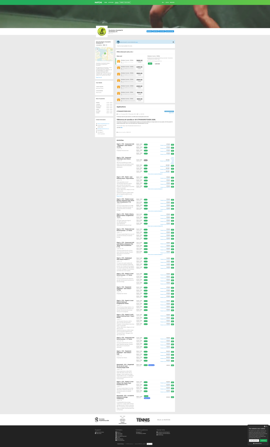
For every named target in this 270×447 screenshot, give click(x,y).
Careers (118, 437)
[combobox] (264, 426)
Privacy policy (119, 433)
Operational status (100, 432)
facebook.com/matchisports (164, 432)
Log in (150, 63)
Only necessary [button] (254, 440)
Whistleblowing (120, 438)
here (137, 42)
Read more (119, 196)
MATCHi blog (160, 434)
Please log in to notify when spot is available (172, 160)
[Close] (173, 42)
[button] (105, 53)
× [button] (266, 426)
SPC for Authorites (120, 440)
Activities (162, 31)
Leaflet (102, 60)
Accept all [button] (263, 440)
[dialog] (258, 435)
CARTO (112, 60)
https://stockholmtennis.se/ (103, 123)
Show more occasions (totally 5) (155, 174)
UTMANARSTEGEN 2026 (124, 111)
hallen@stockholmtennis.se (103, 128)
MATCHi (98, 2)
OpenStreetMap (105, 60)
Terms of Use (119, 434)
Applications (170, 31)
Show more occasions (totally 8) (155, 189)
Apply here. (171, 112)
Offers (156, 31)
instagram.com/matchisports (164, 433)
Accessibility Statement (122, 436)
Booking (150, 31)
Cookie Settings (120, 443)
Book (172, 144)
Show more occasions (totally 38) (155, 226)
